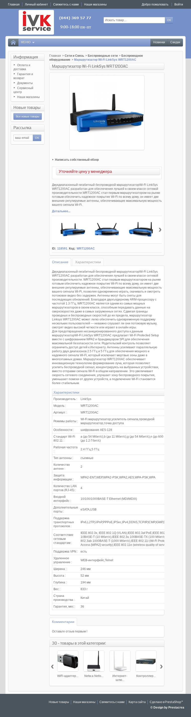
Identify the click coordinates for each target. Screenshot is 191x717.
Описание (60, 261)
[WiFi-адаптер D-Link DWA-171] (67, 661)
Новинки (159, 42)
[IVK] (55, 22)
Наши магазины (28, 97)
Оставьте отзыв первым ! (69, 631)
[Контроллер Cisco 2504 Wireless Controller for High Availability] (146, 661)
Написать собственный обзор (77, 159)
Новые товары (27, 107)
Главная (55, 55)
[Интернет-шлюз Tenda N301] (120, 661)
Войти (178, 4)
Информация (25, 57)
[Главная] (13, 42)
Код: (72, 248)
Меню (26, 42)
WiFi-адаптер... (67, 676)
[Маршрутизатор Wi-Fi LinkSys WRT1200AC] (72, 229)
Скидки (175, 42)
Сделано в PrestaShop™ (166, 702)
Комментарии (63, 621)
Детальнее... (61, 211)
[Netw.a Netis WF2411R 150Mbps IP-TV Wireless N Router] (94, 661)
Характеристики (88, 261)
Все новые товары (27, 116)
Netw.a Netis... (93, 676)
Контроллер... (146, 676)
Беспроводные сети (103, 55)
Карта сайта (137, 702)
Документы (25, 83)
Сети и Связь (74, 55)
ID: (54, 248)
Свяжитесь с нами (112, 702)
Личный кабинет (36, 4)
